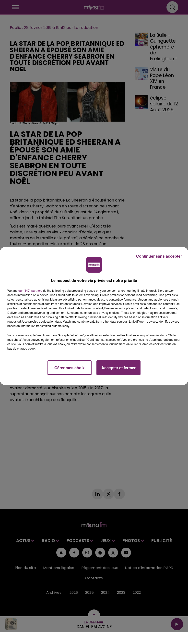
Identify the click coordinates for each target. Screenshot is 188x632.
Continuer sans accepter (159, 256)
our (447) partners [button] (30, 290)
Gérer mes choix (69, 367)
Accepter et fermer (118, 367)
